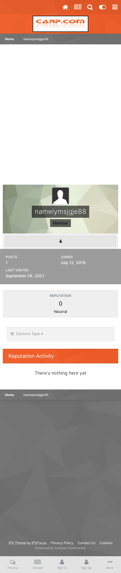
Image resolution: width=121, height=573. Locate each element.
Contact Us (86, 543)
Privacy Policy (62, 543)
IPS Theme (17, 543)
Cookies (106, 543)
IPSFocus (39, 543)
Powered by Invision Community (60, 548)
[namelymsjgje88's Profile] (60, 241)
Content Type (27, 333)
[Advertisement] (60, 117)
